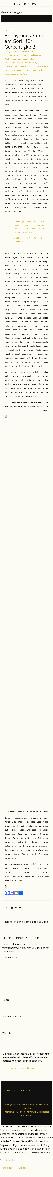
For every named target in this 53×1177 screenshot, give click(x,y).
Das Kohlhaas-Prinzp (13, 59)
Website (6, 1033)
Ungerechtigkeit (11, 74)
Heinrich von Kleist (28, 62)
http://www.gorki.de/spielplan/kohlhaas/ (27, 876)
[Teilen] (21, 893)
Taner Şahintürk (22, 70)
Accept (22, 1167)
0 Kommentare (13, 55)
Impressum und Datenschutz (16, 1090)
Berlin (26, 55)
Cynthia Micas (35, 55)
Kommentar (9, 957)
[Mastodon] (11, 893)
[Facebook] (7, 893)
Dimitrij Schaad (29, 59)
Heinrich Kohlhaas (12, 62)
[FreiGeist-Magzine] (5, 18)
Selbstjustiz (10, 70)
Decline (7, 1167)
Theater (9, 30)
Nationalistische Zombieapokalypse (25, 924)
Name (6, 999)
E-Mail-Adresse (11, 1016)
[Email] (16, 893)
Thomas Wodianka (38, 70)
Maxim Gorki (24, 66)
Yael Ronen (23, 74)
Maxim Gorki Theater (39, 66)
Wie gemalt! (11, 907)
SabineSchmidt (28, 51)
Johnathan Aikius (11, 66)
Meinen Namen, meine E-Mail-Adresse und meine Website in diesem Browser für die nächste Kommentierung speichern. (25, 1057)
